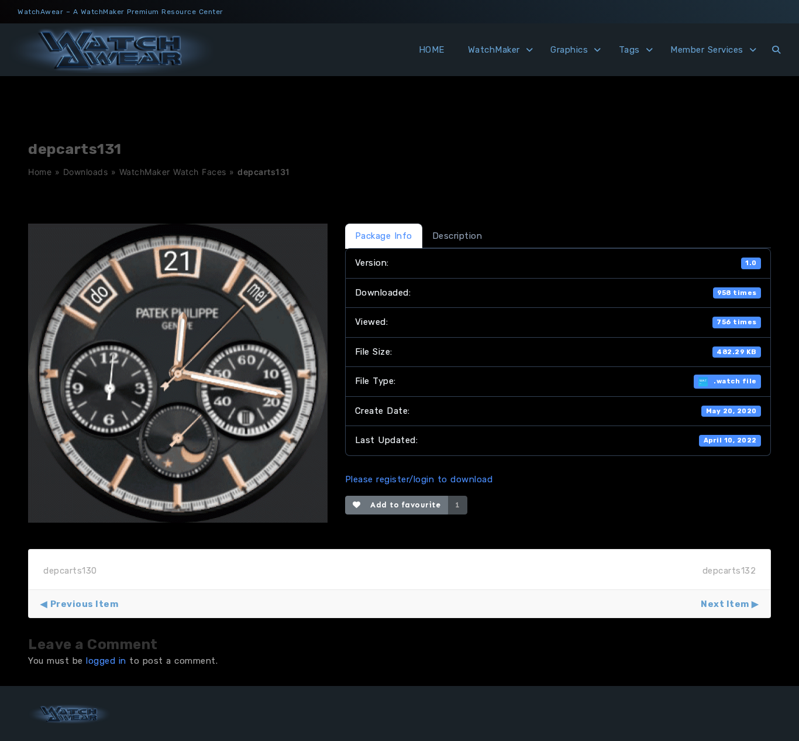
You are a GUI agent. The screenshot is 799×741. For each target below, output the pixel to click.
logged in (106, 661)
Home (39, 172)
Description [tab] (457, 236)
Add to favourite (402, 504)
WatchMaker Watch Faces (172, 172)
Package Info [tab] (383, 236)
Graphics (569, 49)
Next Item (725, 604)
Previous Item (84, 604)
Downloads (85, 172)
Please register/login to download (419, 479)
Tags (629, 49)
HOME (432, 49)
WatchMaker (494, 49)
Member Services (706, 49)
